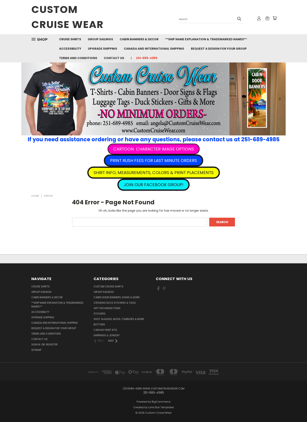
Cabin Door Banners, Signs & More (117, 297)
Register (52, 344)
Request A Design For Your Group (219, 49)
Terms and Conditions (78, 58)
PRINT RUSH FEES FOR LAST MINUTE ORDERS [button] (153, 160)
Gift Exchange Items (107, 308)
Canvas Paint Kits (105, 330)
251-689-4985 (146, 58)
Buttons (99, 324)
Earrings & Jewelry (107, 335)
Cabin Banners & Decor (139, 39)
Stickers (99, 313)
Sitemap (36, 350)
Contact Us (114, 58)
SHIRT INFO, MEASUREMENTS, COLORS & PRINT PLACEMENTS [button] (154, 173)
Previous (296, 409)
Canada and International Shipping (154, 49)
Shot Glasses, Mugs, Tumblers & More (119, 319)
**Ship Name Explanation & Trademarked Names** (206, 39)
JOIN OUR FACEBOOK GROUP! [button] (153, 185)
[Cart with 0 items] (275, 18)
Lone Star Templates (161, 407)
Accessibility (70, 49)
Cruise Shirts (70, 39)
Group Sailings (100, 39)
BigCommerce (161, 401)
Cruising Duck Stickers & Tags (115, 302)
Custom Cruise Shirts (108, 286)
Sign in (36, 344)
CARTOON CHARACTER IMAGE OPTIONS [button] (153, 149)
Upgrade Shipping (102, 49)
